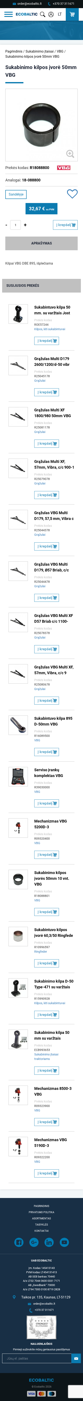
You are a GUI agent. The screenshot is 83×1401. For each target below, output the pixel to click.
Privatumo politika (41, 1212)
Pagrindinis (13, 51)
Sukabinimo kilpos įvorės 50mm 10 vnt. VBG (51, 878)
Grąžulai (39, 380)
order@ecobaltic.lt (29, 3)
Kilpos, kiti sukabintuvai (49, 329)
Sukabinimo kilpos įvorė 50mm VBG (32, 56)
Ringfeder (40, 951)
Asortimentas (41, 1218)
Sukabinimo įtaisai (40, 51)
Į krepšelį (63, 225)
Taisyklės (41, 1224)
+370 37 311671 (63, 3)
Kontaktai (41, 1230)
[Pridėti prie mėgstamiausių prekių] (72, 194)
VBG (60, 51)
